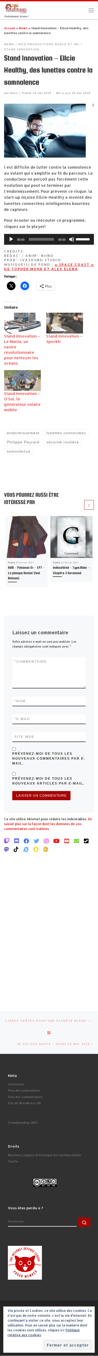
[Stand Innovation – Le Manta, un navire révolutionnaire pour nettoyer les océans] (22, 323)
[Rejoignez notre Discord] (16, 841)
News (23, 28)
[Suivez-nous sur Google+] (45, 849)
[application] (49, 239)
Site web (24, 737)
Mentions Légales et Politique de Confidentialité (44, 1155)
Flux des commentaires (25, 1097)
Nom (20, 701)
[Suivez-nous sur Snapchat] (35, 849)
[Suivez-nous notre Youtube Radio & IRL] (66, 841)
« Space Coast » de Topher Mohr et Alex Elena (49, 266)
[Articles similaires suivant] (89, 505)
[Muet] (71, 239)
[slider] (83, 239)
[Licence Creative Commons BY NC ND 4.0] (45, 1182)
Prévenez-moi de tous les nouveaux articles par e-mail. (48, 781)
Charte (13, 1161)
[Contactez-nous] (76, 841)
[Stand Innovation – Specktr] (64, 323)
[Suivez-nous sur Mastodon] (6, 849)
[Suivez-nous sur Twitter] (36, 841)
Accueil (9, 28)
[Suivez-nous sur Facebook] (26, 841)
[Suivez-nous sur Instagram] (46, 841)
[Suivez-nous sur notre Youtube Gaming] (56, 841)
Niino (14, 93)
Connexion (16, 1084)
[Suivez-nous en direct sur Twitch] (7, 841)
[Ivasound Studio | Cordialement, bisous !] (16, 8)
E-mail (22, 719)
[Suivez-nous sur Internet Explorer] (26, 849)
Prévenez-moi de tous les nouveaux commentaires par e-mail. (48, 758)
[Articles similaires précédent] (78, 505)
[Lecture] (11, 239)
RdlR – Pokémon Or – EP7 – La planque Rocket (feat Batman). (26, 573)
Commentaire (30, 662)
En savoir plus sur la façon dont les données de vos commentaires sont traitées (48, 824)
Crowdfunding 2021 (23, 1123)
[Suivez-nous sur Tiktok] (16, 849)
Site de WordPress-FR (24, 1103)
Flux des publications (24, 1090)
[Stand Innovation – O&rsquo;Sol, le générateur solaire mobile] (22, 380)
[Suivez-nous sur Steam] (86, 841)
